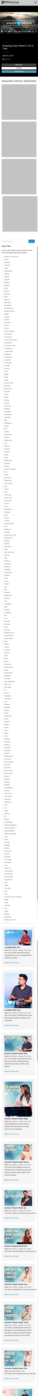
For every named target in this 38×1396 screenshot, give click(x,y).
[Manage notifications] (4, 1391)
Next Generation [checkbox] (9, 681)
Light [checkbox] (5, 607)
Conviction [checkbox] (7, 360)
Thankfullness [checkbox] (8, 871)
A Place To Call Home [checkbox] (11, 256)
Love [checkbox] (5, 618)
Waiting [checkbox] (6, 914)
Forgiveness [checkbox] (8, 460)
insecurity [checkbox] (7, 564)
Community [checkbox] (8, 337)
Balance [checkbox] (6, 282)
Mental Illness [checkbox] (8, 638)
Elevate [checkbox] (6, 403)
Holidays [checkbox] (7, 541)
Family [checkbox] (6, 426)
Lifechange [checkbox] (7, 604)
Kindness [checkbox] (7, 592)
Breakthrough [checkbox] (8, 308)
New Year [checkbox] (7, 678)
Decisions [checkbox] (7, 386)
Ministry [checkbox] (6, 644)
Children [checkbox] (7, 320)
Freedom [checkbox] (7, 463)
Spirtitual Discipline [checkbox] (10, 833)
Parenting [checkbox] (7, 707)
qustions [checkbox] (7, 753)
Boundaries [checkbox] (7, 305)
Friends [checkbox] (6, 466)
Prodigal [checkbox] (6, 739)
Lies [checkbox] (5, 601)
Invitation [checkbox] (7, 575)
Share (19, 68)
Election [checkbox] (6, 400)
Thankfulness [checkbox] (8, 874)
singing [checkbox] (6, 819)
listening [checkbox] (6, 610)
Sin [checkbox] (5, 816)
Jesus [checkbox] (6, 581)
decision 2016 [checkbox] (8, 383)
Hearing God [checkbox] (8, 538)
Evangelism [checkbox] (8, 414)
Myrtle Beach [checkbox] (8, 673)
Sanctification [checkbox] (8, 788)
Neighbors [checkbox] (7, 676)
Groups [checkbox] (6, 518)
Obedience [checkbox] (7, 696)
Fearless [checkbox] (7, 446)
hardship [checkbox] (7, 532)
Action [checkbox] (6, 259)
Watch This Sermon (11, 963)
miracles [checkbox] (7, 650)
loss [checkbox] (5, 615)
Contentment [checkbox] (8, 357)
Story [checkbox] (6, 836)
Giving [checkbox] (6, 489)
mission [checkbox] (6, 653)
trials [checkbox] (5, 891)
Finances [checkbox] (7, 452)
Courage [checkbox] (7, 365)
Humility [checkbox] (6, 555)
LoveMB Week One (12, 1010)
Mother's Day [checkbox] (8, 667)
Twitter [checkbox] (6, 900)
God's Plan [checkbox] (7, 495)
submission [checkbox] (8, 851)
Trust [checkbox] (6, 894)
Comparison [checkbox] (8, 343)
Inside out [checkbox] (7, 566)
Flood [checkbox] (6, 457)
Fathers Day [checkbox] (8, 440)
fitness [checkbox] (6, 454)
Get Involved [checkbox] (8, 483)
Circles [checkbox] (6, 328)
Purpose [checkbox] (7, 744)
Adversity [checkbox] (7, 265)
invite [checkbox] (6, 578)
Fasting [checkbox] (6, 432)
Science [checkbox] (6, 790)
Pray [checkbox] (5, 730)
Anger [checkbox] (6, 268)
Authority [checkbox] (7, 279)
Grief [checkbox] (5, 515)
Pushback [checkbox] (7, 747)
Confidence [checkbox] (7, 354)
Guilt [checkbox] (5, 526)
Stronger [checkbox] (7, 842)
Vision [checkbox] (6, 902)
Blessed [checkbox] (6, 299)
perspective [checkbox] (8, 716)
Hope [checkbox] (6, 549)
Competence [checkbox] (8, 348)
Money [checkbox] (6, 661)
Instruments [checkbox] (8, 572)
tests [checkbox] (5, 865)
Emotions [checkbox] (7, 409)
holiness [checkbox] (7, 544)
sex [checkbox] (5, 808)
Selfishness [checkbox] (8, 802)
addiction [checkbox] (7, 262)
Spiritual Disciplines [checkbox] (10, 825)
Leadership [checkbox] (7, 595)
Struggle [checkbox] (7, 845)
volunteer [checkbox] (7, 905)
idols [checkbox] (5, 558)
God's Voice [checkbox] (8, 498)
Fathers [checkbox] (6, 437)
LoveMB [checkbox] (7, 621)
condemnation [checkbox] (8, 351)
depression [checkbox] (7, 388)
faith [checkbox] (5, 420)
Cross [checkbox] (6, 371)
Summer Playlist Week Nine (15, 1053)
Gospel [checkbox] (6, 503)
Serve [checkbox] (6, 805)
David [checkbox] (6, 377)
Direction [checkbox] (7, 391)
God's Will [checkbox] (7, 500)
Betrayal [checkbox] (7, 294)
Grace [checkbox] (6, 506)
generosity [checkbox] (7, 477)
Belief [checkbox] (6, 288)
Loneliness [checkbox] (7, 612)
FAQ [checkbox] (5, 429)
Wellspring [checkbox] (7, 917)
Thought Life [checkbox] (8, 879)
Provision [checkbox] (7, 742)
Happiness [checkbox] (7, 529)
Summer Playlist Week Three (16, 1322)
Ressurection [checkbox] (8, 770)
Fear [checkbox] (5, 443)
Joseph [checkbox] (6, 584)
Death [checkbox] (6, 380)
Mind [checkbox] (5, 641)
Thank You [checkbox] (7, 868)
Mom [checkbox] (6, 655)
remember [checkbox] (7, 759)
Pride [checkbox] (6, 736)
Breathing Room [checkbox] (9, 311)
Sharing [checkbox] (6, 813)
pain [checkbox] (5, 701)
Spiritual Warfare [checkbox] (9, 831)
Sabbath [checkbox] (7, 779)
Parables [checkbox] (7, 704)
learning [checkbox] (6, 598)
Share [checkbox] (6, 811)
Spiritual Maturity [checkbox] (9, 828)
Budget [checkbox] (6, 314)
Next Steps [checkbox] (7, 687)
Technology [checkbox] (7, 859)
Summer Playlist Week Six (15, 1208)
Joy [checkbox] (5, 587)
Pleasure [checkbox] (7, 722)
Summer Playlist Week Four (16, 1284)
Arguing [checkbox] (6, 274)
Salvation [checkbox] (7, 785)
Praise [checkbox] (6, 727)
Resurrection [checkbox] (8, 773)
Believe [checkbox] (6, 291)
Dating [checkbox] (6, 374)
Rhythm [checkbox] (6, 776)
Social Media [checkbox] (8, 822)
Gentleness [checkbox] (8, 480)
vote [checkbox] (5, 908)
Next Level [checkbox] (7, 684)
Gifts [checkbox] (5, 486)
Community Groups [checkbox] (10, 340)
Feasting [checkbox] (7, 449)
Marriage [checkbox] (7, 624)
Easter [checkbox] (6, 397)
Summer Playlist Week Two (15, 1368)
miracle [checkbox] (6, 647)
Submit (32, 241)
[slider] (10, 32)
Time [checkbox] (5, 882)
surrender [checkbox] (7, 856)
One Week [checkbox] (7, 699)
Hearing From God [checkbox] (10, 535)
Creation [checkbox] (7, 368)
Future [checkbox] (6, 475)
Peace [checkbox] (6, 713)
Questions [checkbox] (7, 750)
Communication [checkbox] (9, 331)
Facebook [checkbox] (7, 417)
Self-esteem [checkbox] (8, 796)
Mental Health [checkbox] (8, 635)
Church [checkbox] (6, 325)
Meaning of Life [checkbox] (9, 633)
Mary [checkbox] (6, 627)
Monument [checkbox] (7, 664)
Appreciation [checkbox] (8, 271)
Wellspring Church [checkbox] (10, 920)
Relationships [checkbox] (8, 756)
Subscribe (19, 71)
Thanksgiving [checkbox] (8, 877)
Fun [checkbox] (5, 472)
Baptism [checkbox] (7, 285)
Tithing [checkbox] (6, 885)
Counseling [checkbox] (7, 363)
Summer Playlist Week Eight (16, 1119)
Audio (20, 65)
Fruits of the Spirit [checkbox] (9, 469)
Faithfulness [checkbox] (8, 423)
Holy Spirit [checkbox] (7, 546)
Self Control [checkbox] (8, 793)
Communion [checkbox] (8, 334)
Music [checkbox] (6, 670)
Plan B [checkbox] (6, 719)
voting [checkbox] (6, 911)
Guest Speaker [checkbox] (9, 523)
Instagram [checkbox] (7, 569)
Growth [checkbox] (6, 521)
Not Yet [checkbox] (6, 693)
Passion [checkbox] (6, 710)
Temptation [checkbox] (7, 862)
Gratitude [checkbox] (7, 512)
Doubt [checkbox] (6, 394)
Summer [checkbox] (7, 854)
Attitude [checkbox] (6, 276)
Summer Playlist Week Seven (16, 1162)
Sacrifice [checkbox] (7, 782)
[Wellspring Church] (10, 3)
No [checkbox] (5, 690)
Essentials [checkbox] (7, 411)
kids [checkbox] (5, 589)
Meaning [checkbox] (7, 630)
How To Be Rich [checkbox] (9, 552)
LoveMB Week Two (12, 947)
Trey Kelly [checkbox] (7, 888)
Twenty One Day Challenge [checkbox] (13, 897)
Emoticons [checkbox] (7, 406)
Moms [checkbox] (6, 658)
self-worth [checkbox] (7, 799)
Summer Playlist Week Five (15, 1246)
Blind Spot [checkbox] (7, 302)
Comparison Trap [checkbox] (9, 345)
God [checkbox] (5, 492)
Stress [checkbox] (6, 839)
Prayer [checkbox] (6, 733)
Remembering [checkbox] (8, 762)
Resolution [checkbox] (7, 767)
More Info (7, 59)
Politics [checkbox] (6, 724)
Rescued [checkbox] (7, 765)
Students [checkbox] (7, 848)
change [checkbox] (6, 317)
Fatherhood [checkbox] (7, 434)
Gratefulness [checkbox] (8, 509)
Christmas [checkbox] (7, 322)
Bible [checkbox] (5, 297)
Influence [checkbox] (7, 561)
